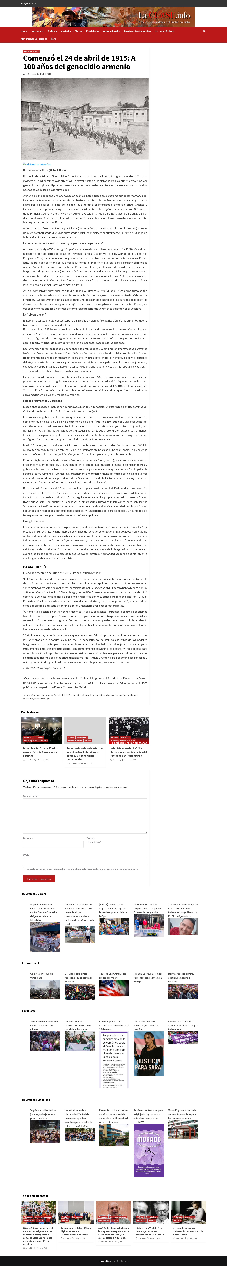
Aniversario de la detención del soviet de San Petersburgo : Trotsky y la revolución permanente (85, 754)
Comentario (31, 795)
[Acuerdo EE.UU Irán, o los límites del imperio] (114, 987)
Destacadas (38, 737)
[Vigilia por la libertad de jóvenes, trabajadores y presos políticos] (45, 1130)
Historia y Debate (164, 31)
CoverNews (106, 1260)
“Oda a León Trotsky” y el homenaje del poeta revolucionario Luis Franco (150, 1231)
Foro (53, 38)
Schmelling (29, 760)
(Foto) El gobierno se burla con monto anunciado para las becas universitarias (182, 1114)
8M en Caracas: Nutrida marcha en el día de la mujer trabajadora (182, 1025)
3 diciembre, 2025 (86, 763)
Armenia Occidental (55, 695)
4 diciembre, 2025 (43, 760)
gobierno (85, 695)
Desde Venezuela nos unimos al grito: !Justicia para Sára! (146, 1025)
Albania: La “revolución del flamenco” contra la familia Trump (148, 977)
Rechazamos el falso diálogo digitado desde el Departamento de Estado (76, 1231)
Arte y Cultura (152, 1217)
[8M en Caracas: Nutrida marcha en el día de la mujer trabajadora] (183, 1037)
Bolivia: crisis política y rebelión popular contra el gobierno (78, 977)
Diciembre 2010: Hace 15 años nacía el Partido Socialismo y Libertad (40, 752)
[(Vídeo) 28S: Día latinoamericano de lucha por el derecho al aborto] (80, 1040)
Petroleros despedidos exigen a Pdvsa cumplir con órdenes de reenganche (148, 908)
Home (24, 31)
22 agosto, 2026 (117, 1242)
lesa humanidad (97, 695)
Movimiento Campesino (137, 31)
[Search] (204, 31)
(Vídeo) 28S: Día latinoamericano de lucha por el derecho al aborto (78, 1025)
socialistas (28, 698)
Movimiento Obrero (71, 31)
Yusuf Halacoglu (42, 698)
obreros (110, 695)
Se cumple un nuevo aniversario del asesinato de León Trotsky (188, 1231)
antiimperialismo (36, 695)
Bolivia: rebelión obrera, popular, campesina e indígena (181, 977)
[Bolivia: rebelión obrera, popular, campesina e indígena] (183, 990)
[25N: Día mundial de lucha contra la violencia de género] (45, 1040)
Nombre (28, 838)
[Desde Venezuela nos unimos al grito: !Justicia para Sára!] (148, 1053)
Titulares (28, 1217)
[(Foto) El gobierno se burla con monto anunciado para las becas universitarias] (183, 1129)
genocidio (75, 695)
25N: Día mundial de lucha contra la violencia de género (44, 1025)
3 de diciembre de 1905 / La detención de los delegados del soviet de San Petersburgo (128, 752)
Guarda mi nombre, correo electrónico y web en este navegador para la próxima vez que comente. (82, 868)
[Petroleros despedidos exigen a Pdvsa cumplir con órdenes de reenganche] (148, 924)
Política (52, 31)
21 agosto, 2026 (154, 1238)
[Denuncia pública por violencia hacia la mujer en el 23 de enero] (114, 1059)
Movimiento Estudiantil (34, 38)
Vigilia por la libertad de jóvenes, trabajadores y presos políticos (43, 1114)
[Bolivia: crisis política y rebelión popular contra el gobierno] (80, 991)
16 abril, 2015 (45, 74)
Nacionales (38, 31)
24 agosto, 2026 (79, 1238)
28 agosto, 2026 (42, 1248)
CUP (67, 695)
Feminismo (92, 31)
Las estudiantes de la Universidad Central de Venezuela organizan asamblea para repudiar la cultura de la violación (78, 1118)
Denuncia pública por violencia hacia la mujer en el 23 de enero (114, 1025)
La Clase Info (31, 74)
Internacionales (111, 31)
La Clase (27, 737)
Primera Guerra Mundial (126, 695)
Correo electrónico (94, 840)
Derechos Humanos (43, 1217)
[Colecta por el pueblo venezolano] (45, 989)
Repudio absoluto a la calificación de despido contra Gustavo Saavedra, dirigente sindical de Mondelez (43, 912)
